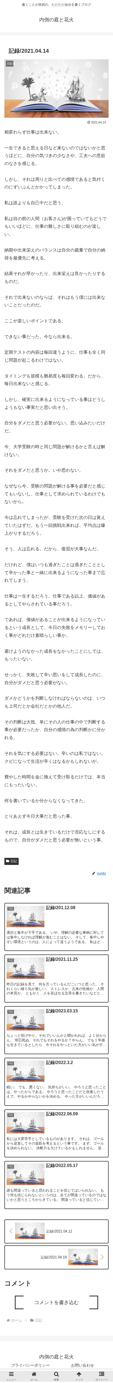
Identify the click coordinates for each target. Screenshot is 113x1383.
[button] (101, 940)
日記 (13, 861)
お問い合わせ (82, 1365)
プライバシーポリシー (30, 1365)
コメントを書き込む (56, 1302)
